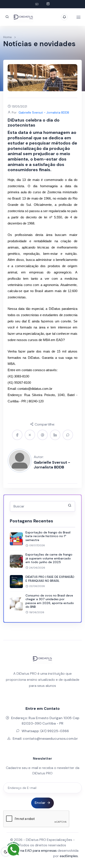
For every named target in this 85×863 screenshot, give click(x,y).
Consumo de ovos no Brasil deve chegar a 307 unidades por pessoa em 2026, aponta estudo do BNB (50, 601)
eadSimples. (69, 856)
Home (7, 37)
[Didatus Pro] (37, 4)
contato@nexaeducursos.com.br (50, 738)
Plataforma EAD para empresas (32, 850)
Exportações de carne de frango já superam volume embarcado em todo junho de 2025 (49, 558)
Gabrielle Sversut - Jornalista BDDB (52, 465)
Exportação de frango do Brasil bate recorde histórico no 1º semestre (48, 536)
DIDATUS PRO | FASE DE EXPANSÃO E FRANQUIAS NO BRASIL (50, 579)
